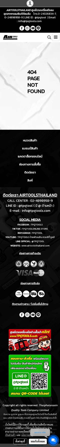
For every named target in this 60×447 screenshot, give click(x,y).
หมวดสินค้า (30, 140)
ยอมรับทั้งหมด (38, 441)
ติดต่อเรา (30, 172)
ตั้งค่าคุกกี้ (20, 441)
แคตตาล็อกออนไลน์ (30, 156)
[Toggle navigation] (55, 37)
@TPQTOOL (38, 241)
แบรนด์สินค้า (30, 148)
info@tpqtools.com (30, 21)
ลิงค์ (30, 180)
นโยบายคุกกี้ (27, 434)
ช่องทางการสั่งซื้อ (30, 164)
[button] (48, 37)
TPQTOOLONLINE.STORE (35, 229)
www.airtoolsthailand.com (36, 245)
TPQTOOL (37, 233)
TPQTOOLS (37, 224)
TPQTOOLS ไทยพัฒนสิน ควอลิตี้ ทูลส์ (36, 237)
